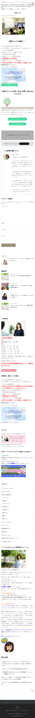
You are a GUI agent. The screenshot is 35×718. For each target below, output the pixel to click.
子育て (4, 519)
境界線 (4, 500)
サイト (3, 235)
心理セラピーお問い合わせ (11, 710)
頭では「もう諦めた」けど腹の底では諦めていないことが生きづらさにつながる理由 (16, 678)
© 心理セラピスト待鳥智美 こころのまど (17, 713)
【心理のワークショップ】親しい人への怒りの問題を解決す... (21, 286)
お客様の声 (5, 528)
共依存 (4, 512)
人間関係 (5, 506)
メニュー (4, 525)
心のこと (5, 491)
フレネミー (5, 503)
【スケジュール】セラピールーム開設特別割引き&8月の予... (21, 306)
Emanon (21, 715)
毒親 (4, 515)
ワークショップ (7, 488)
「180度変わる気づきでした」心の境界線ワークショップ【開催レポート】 (16, 673)
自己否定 (5, 509)
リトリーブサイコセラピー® (9, 606)
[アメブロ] (13, 436)
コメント (4, 206)
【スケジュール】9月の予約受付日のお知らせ (14, 669)
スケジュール (6, 522)
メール (3, 229)
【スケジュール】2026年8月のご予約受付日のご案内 (16, 683)
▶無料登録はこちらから (8, 65)
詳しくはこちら (5, 636)
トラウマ (5, 497)
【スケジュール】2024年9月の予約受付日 (20, 275)
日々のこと (5, 535)
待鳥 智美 (12, 15)
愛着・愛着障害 (6, 494)
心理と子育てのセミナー (9, 538)
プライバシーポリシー (25, 710)
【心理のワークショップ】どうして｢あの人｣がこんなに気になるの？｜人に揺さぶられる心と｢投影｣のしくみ (16, 663)
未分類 (4, 532)
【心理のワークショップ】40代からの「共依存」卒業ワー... (21, 296)
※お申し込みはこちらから (8, 361)
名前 (3, 223)
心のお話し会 (6, 541)
